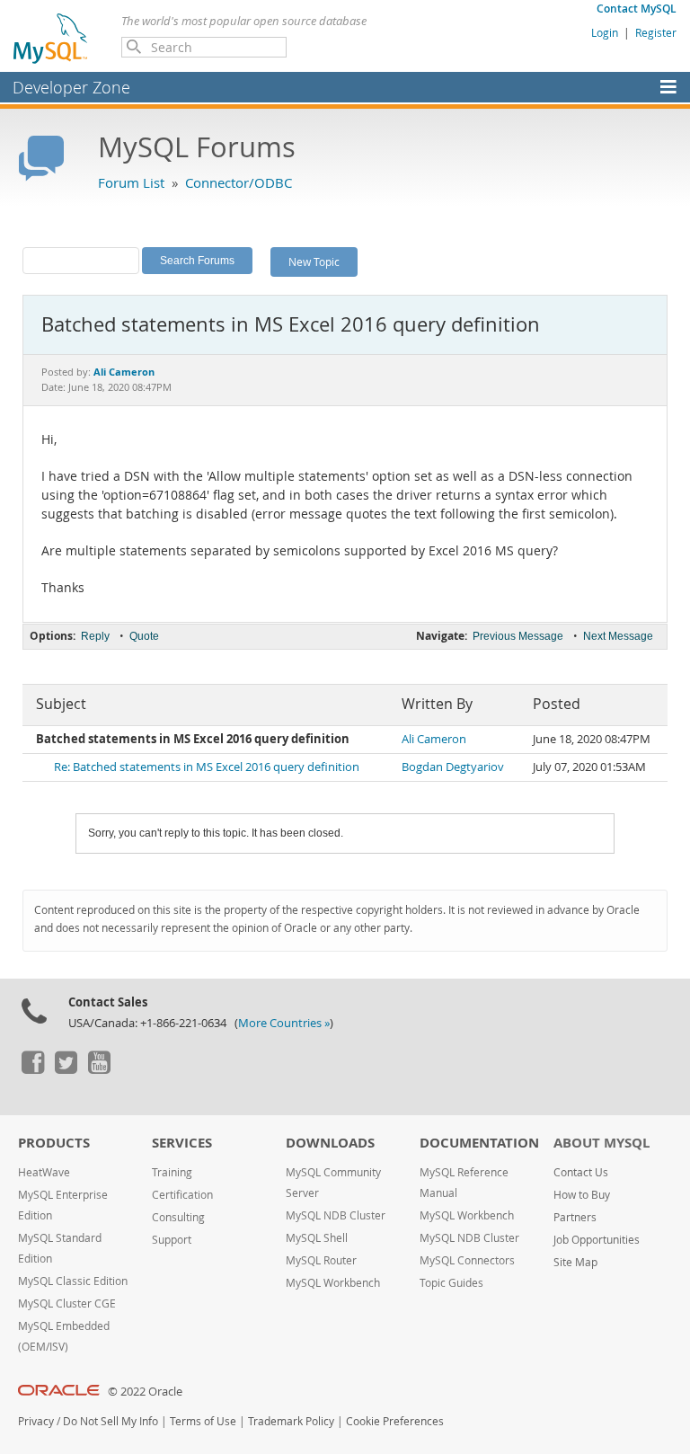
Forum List (131, 182)
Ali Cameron (434, 739)
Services (182, 1142)
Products (54, 1142)
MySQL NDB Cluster (335, 1215)
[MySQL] (51, 38)
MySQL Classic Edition (73, 1281)
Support (171, 1239)
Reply (95, 636)
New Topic (314, 261)
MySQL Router (321, 1260)
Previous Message (518, 636)
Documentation (479, 1142)
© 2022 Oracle (145, 1391)
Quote (144, 636)
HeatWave (44, 1172)
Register (656, 32)
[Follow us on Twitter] (65, 1069)
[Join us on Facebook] (32, 1069)
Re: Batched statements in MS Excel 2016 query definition (206, 767)
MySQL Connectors (467, 1260)
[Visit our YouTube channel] (98, 1069)
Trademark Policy (291, 1421)
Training (172, 1172)
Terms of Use (203, 1421)
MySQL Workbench (333, 1283)
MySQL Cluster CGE (67, 1303)
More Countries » (284, 1023)
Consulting (178, 1217)
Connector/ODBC (238, 182)
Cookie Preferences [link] (395, 1421)
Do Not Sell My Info (110, 1421)
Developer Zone (71, 87)
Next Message (618, 636)
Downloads (330, 1142)
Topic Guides (451, 1283)
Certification (182, 1194)
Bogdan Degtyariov (453, 767)
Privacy (36, 1421)
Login (604, 32)
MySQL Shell (317, 1238)
